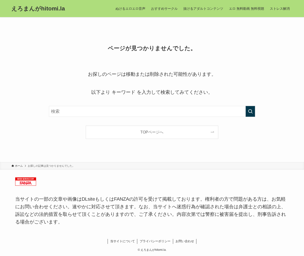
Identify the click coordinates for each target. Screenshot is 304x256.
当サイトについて (122, 241)
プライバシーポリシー (155, 241)
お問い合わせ (185, 241)
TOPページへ (151, 132)
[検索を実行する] (250, 111)
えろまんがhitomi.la (38, 8)
